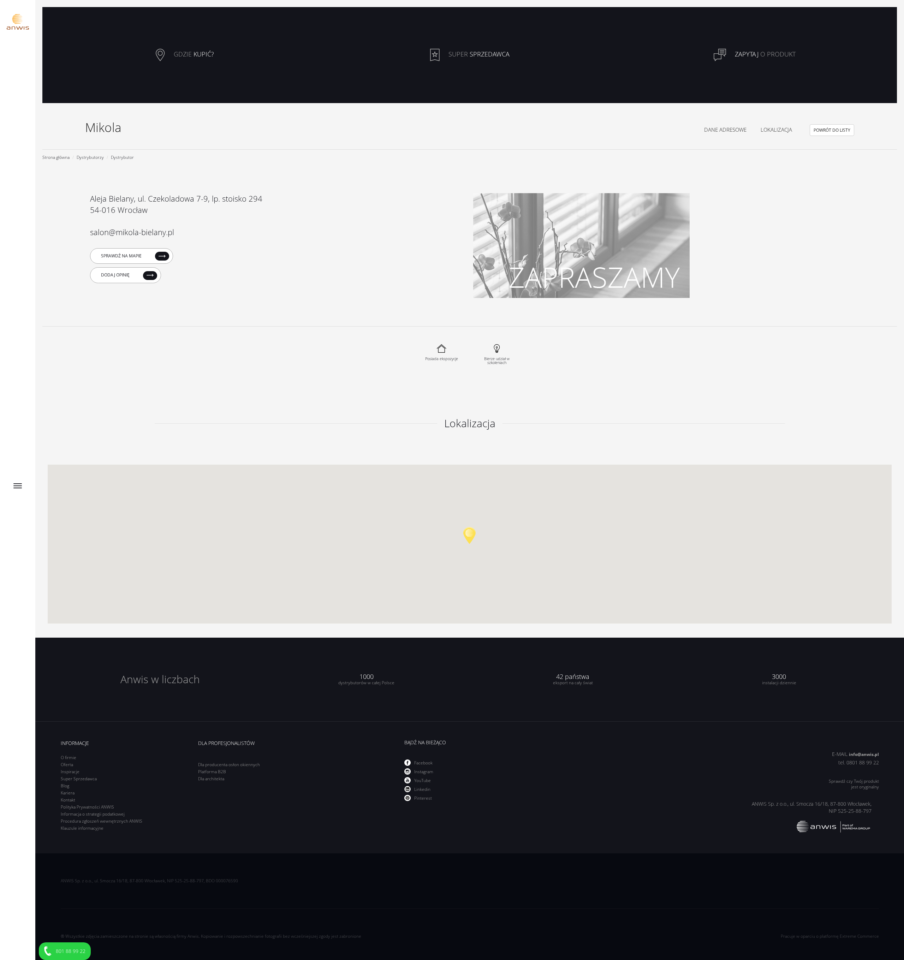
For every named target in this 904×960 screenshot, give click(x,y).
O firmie (68, 758)
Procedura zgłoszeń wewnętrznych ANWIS (101, 821)
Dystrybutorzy (90, 157)
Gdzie (193, 54)
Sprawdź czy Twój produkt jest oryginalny (854, 784)
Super (478, 54)
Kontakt (68, 800)
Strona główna (56, 157)
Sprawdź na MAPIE (122, 256)
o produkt (765, 54)
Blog (65, 786)
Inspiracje (70, 772)
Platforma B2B (212, 772)
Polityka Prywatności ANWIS (87, 807)
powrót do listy (832, 130)
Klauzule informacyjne (82, 828)
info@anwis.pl (864, 754)
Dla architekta (211, 779)
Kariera (68, 793)
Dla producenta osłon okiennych (229, 765)
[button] (469, 535)
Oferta (67, 765)
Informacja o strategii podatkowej (93, 814)
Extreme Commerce (859, 936)
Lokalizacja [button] (776, 129)
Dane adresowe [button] (725, 129)
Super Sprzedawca (79, 779)
